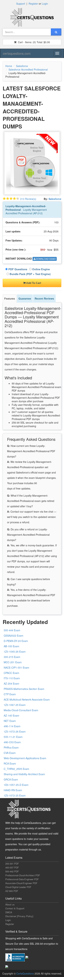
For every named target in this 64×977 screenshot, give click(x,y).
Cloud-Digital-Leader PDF (18, 887)
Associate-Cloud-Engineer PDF (21, 883)
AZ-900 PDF (11, 891)
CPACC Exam (11, 673)
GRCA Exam (11, 779)
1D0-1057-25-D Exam (16, 785)
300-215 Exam (12, 657)
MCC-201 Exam (13, 662)
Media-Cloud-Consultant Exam (21, 710)
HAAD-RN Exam (13, 790)
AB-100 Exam (11, 646)
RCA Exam (10, 763)
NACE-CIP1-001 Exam (16, 667)
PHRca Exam (11, 747)
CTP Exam (10, 694)
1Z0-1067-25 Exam (15, 705)
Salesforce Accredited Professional (28, 69)
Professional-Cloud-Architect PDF (22, 875)
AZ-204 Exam (11, 683)
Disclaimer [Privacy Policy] (19, 916)
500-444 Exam (12, 630)
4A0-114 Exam (12, 726)
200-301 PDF (12, 863)
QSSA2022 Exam (13, 635)
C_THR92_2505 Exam (16, 769)
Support (20, 3)
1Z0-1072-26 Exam (15, 731)
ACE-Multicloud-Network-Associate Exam (27, 699)
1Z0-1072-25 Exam (15, 795)
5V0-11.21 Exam (13, 737)
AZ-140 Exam (11, 715)
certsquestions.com (17, 53)
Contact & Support (14, 908)
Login (45, 3)
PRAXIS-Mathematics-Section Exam (24, 689)
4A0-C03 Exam (12, 742)
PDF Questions (17, 269)
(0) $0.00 (33, 42)
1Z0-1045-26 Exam (15, 651)
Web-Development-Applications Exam (25, 758)
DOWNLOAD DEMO (46, 258)
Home (8, 66)
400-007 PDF (12, 867)
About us (10, 904)
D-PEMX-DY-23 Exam (16, 641)
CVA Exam (10, 753)
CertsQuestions (25, 973)
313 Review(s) (28, 199)
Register (33, 3)
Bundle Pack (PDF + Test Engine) (30, 274)
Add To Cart (33, 282)
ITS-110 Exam (12, 678)
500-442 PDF (12, 871)
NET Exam (10, 721)
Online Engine (40, 269)
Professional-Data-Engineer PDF (22, 879)
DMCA (8, 912)
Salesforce (22, 66)
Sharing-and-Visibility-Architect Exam (24, 774)
